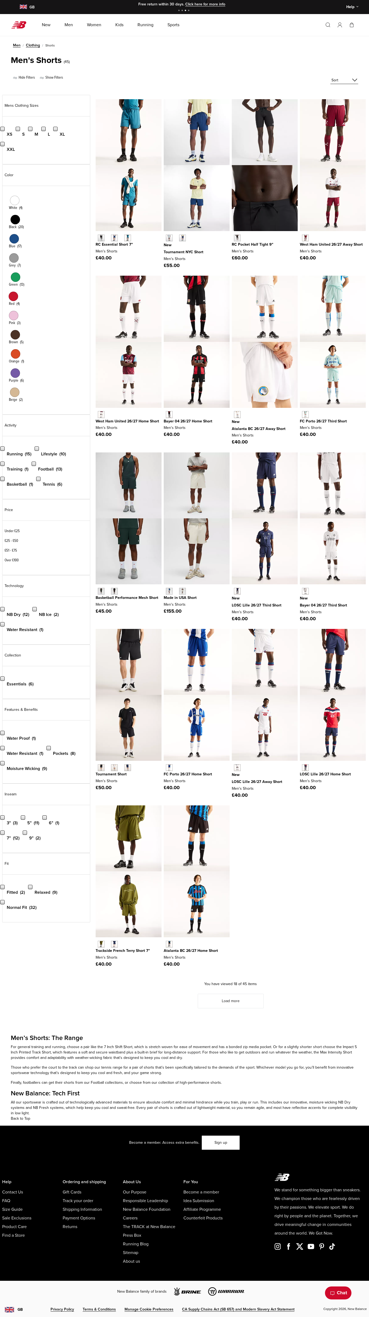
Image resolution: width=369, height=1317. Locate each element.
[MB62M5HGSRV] (169, 238)
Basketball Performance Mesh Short (127, 597)
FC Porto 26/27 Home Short (188, 774)
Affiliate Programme (202, 1209)
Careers (130, 1218)
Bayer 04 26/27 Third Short (323, 605)
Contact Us (12, 1192)
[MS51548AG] (169, 591)
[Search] (328, 25)
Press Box (132, 1235)
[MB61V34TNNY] (127, 767)
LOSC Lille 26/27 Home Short (325, 774)
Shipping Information (82, 1209)
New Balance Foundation (146, 1209)
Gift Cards (72, 1192)
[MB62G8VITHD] (237, 591)
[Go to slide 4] (189, 11)
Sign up (220, 1142)
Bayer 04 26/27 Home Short (188, 421)
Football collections (107, 1082)
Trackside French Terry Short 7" (123, 950)
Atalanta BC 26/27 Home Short (191, 950)
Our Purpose (134, 1192)
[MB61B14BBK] (114, 591)
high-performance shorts (200, 1082)
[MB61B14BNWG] (101, 591)
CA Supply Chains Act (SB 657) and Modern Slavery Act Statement (238, 1309)
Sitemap (130, 1252)
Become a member (201, 1192)
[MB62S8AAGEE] (101, 944)
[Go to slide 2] (183, 11)
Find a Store (13, 1235)
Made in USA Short (180, 597)
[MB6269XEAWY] (237, 414)
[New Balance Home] (21, 25)
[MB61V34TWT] (114, 767)
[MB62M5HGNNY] (182, 238)
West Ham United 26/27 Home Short (127, 421)
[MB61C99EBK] (101, 238)
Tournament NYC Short (183, 252)
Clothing (33, 45)
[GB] (23, 7)
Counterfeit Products (203, 1218)
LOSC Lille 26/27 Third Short (256, 605)
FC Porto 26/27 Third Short (323, 421)
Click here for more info (205, 4)
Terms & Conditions (99, 1309)
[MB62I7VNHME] (169, 944)
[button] (340, 25)
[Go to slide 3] (186, 11)
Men (17, 45)
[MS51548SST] (182, 591)
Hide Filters (26, 77)
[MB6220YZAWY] (305, 238)
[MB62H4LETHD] (305, 591)
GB (20, 1309)
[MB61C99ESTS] (127, 238)
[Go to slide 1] (179, 11)
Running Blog (136, 1244)
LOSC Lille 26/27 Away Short (257, 781)
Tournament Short (111, 774)
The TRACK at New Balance (149, 1226)
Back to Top (20, 1118)
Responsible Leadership (145, 1200)
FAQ (6, 1200)
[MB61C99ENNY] (114, 238)
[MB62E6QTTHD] (305, 414)
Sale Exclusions (16, 1218)
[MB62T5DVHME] (169, 767)
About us (131, 1261)
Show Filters (54, 77)
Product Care (14, 1226)
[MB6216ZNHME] (101, 414)
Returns (70, 1226)
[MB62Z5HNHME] (169, 414)
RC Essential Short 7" (114, 244)
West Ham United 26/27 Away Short (331, 244)
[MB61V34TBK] (101, 767)
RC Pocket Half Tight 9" (252, 244)
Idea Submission (198, 1200)
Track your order (78, 1200)
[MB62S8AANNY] (114, 944)
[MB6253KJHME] (305, 767)
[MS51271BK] (237, 238)
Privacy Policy (62, 1309)
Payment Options (79, 1218)
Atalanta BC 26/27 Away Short (259, 428)
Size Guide (12, 1209)
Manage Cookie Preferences (149, 1309)
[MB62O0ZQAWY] (237, 767)
